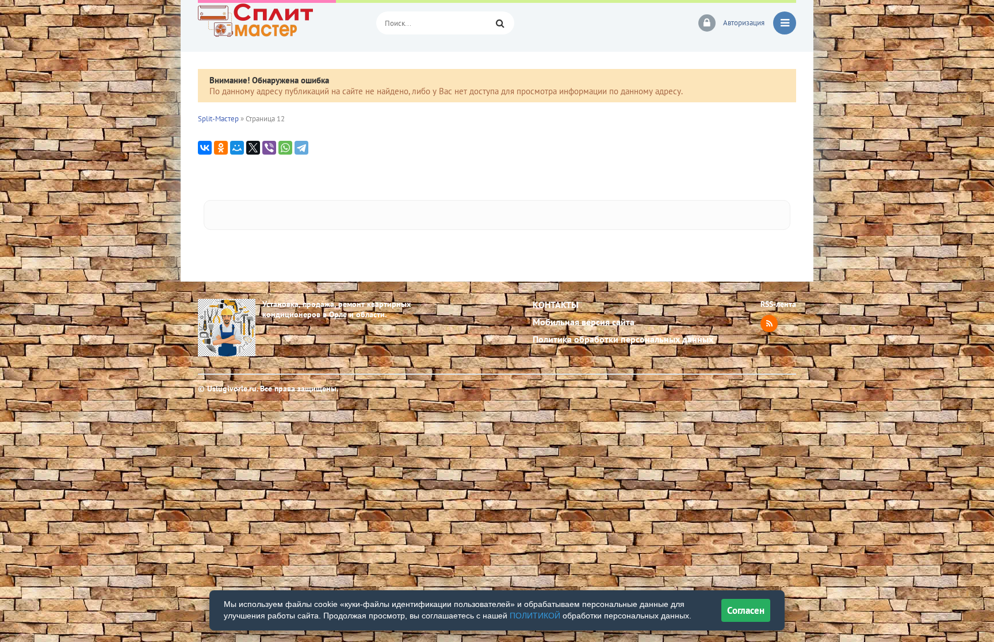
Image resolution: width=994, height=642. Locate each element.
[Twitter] (253, 148)
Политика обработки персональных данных (623, 339)
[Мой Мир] (237, 148)
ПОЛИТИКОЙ (535, 615)
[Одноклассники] (221, 148)
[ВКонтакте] (205, 148)
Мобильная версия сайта (583, 322)
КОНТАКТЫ (556, 304)
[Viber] (269, 148)
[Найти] (499, 22)
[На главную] (278, 23)
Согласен (745, 610)
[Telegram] (301, 148)
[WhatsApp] (285, 148)
